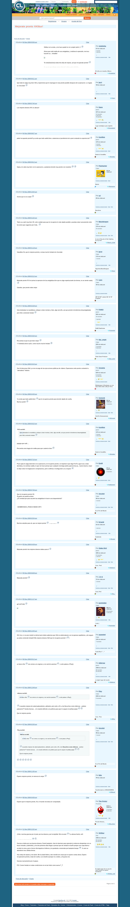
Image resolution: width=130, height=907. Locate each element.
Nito (100, 775)
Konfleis (102, 137)
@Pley (113, 719)
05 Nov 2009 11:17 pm (30, 599)
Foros (32, 5)
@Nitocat (112, 792)
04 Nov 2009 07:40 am (30, 103)
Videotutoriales (64, 5)
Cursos (54, 5)
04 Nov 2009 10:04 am (30, 192)
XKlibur (101, 833)
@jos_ (113, 594)
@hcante (112, 539)
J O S (101, 577)
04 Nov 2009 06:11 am (30, 78)
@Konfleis (112, 156)
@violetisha (112, 73)
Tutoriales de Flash (44, 905)
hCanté (101, 522)
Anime (108, 14)
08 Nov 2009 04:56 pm (30, 797)
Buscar (87, 18)
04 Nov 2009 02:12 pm (30, 276)
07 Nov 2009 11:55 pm (30, 771)
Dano (101, 107)
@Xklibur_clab (111, 873)
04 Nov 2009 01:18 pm (30, 248)
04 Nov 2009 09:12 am (30, 162)
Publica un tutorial (71, 14)
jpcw (100, 252)
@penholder (112, 625)
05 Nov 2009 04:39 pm (30, 544)
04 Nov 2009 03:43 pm (30, 364)
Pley (100, 691)
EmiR (101, 463)
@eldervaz (112, 682)
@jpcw (113, 271)
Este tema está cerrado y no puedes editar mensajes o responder (34, 884)
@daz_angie (112, 358)
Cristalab (74, 900)
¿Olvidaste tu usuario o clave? (41, 1)
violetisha (102, 46)
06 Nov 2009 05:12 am (30, 659)
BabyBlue (61, 900)
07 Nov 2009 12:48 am (30, 687)
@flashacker (112, 186)
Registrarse (52, 21)
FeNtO (101, 310)
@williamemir (111, 484)
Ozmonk (102, 398)
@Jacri (113, 98)
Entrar (74, 1)
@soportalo (112, 330)
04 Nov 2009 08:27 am (30, 133)
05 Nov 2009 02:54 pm (30, 518)
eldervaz (102, 663)
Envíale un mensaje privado (101, 57)
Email (109, 150)
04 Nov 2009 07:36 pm (30, 490)
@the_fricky (112, 824)
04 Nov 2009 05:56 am (30, 42)
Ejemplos (101, 14)
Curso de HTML (100, 905)
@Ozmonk (112, 418)
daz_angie (102, 340)
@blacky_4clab (111, 242)
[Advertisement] (65, 33)
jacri (100, 82)
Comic (75, 5)
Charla (28, 38)
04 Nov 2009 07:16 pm (30, 459)
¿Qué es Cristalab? (85, 14)
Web (109, 57)
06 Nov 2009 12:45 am (30, 631)
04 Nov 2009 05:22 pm (30, 423)
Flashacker (103, 166)
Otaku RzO (103, 548)
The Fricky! (103, 801)
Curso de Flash (88, 905)
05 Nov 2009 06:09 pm (30, 573)
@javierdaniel (111, 128)
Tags (94, 14)
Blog (38, 5)
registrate (83, 2)
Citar (87, 42)
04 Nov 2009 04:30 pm (30, 394)
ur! (100, 196)
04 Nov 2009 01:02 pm (30, 218)
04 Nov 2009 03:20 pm (30, 336)
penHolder (103, 603)
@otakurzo (112, 567)
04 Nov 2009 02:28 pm (30, 306)
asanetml (102, 635)
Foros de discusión (19, 38)
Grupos (64, 21)
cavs (100, 280)
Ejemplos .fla (55, 905)
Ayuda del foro (77, 21)
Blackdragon (103, 222)
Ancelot (102, 494)
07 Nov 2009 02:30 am (30, 724)
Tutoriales (45, 5)
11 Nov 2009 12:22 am (30, 829)
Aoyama (102, 368)
